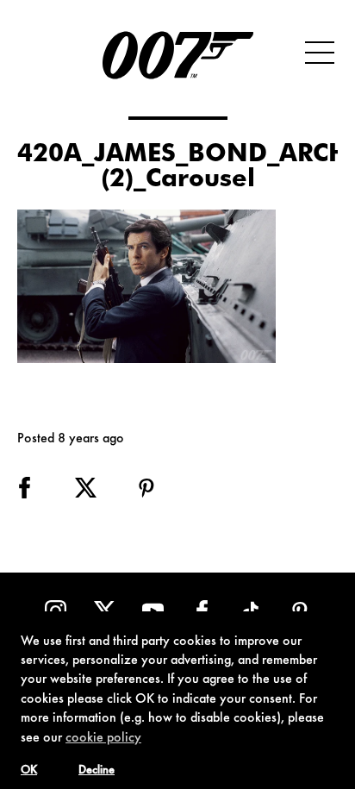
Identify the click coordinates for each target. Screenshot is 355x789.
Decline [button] (96, 771)
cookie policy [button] (103, 738)
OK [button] (29, 771)
